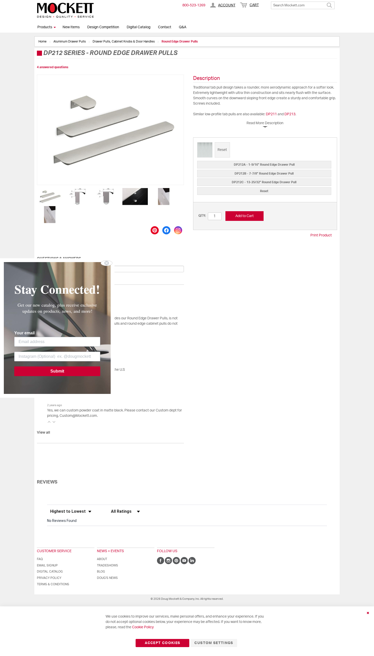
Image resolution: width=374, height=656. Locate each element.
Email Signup (47, 565)
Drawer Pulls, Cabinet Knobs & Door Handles (124, 41)
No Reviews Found (62, 521)
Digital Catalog (138, 27)
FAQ (40, 559)
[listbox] (265, 150)
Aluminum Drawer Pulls (70, 41)
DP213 (289, 114)
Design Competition (103, 27)
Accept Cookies (162, 643)
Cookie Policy (143, 627)
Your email (24, 333)
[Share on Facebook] (166, 230)
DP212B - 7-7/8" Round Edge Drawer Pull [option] (264, 173)
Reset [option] (264, 191)
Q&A (182, 27)
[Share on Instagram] (178, 230)
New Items (71, 27)
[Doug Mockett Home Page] (65, 10)
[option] (204, 150)
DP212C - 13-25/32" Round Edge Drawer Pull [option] (264, 182)
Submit (57, 371)
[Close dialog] (106, 263)
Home (42, 41)
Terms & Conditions (53, 584)
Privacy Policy (49, 577)
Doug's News (107, 577)
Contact (164, 27)
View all (43, 432)
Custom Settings (213, 643)
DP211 (271, 114)
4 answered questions (52, 67)
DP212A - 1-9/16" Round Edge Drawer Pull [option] (264, 164)
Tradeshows (107, 565)
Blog (101, 571)
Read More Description (265, 123)
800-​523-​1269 (193, 5)
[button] (50, 197)
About (102, 559)
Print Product (321, 235)
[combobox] (303, 5)
